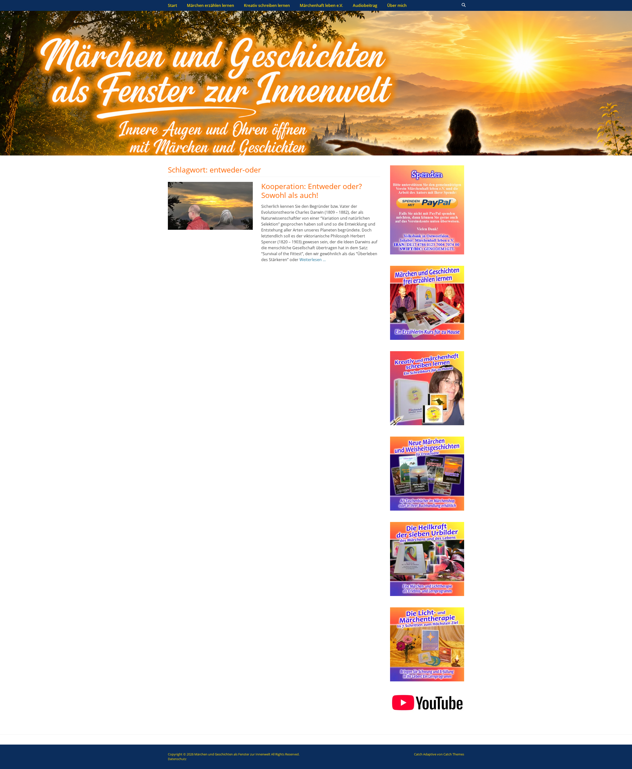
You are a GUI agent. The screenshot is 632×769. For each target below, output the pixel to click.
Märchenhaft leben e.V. (321, 5)
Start (172, 5)
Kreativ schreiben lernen (267, 5)
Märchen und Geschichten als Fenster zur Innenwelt (232, 754)
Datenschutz (177, 759)
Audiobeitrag (365, 5)
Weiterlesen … (312, 259)
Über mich (397, 5)
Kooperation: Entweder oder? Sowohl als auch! (311, 190)
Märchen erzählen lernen (210, 5)
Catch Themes (453, 754)
